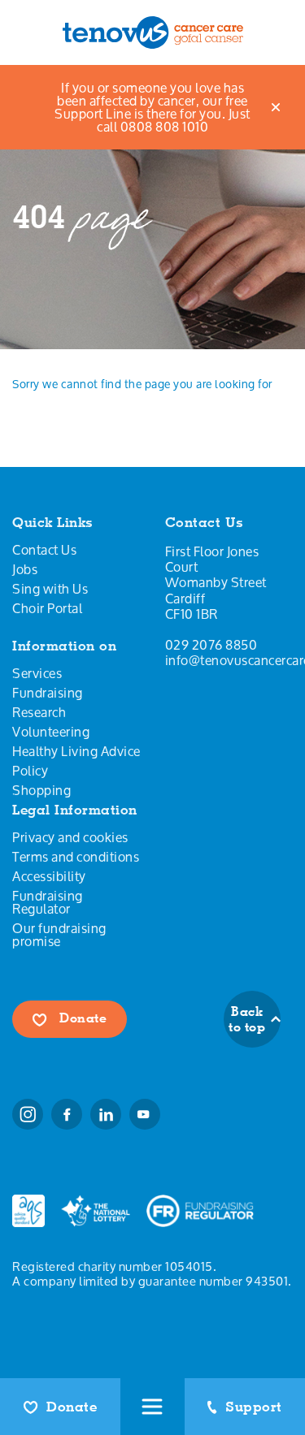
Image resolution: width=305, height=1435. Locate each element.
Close (276, 107)
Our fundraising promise (59, 935)
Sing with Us (50, 588)
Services (37, 673)
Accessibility (49, 876)
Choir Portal (47, 608)
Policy (30, 770)
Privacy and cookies (70, 837)
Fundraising (47, 692)
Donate (71, 1406)
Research (39, 712)
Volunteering (50, 731)
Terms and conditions (75, 856)
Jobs (24, 569)
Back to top (247, 1019)
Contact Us (44, 549)
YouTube (144, 1114)
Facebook (66, 1114)
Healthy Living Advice (76, 751)
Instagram (27, 1114)
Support (253, 1406)
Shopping (41, 790)
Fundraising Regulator (47, 902)
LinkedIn (105, 1114)
